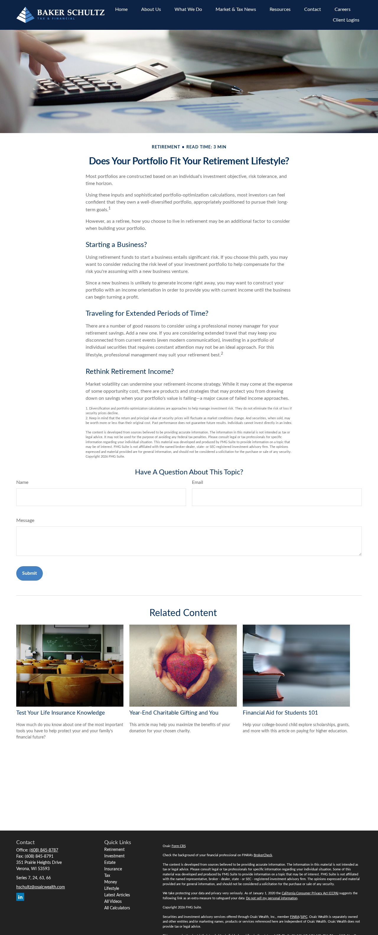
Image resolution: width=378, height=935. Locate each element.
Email (197, 482)
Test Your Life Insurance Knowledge (60, 713)
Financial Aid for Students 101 (280, 713)
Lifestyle (111, 889)
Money (110, 882)
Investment (114, 856)
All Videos (113, 902)
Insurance (113, 869)
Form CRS (179, 846)
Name (22, 482)
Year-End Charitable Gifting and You (174, 713)
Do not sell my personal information (271, 898)
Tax (107, 876)
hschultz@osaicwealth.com (40, 887)
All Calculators (117, 908)
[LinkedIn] (20, 897)
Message (25, 520)
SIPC (304, 916)
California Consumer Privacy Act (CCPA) (310, 893)
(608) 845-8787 (44, 850)
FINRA (294, 916)
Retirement (114, 850)
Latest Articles (117, 895)
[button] (121, 9)
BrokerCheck (263, 855)
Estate (109, 863)
